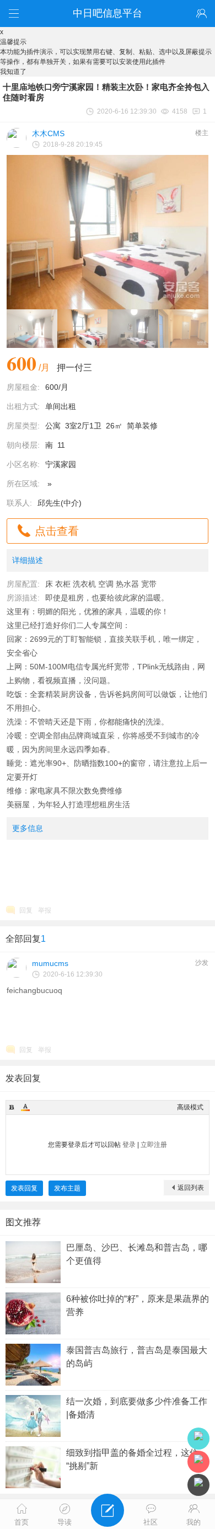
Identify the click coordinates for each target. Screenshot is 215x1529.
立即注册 (154, 1145)
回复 (26, 910)
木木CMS (48, 133)
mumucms (50, 963)
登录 (129, 1145)
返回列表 (191, 1188)
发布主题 (67, 1188)
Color (25, 1107)
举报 (44, 910)
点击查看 (57, 531)
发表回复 (24, 1188)
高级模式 (190, 1107)
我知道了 (13, 72)
